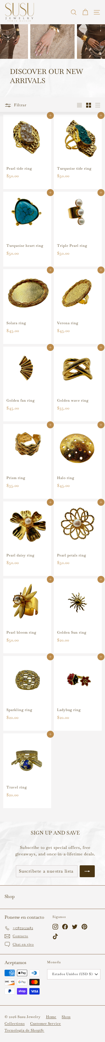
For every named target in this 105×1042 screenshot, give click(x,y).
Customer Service (45, 1023)
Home (51, 1016)
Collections (15, 1023)
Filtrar (19, 105)
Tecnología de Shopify (24, 1030)
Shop (66, 1016)
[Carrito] (85, 12)
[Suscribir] (87, 871)
